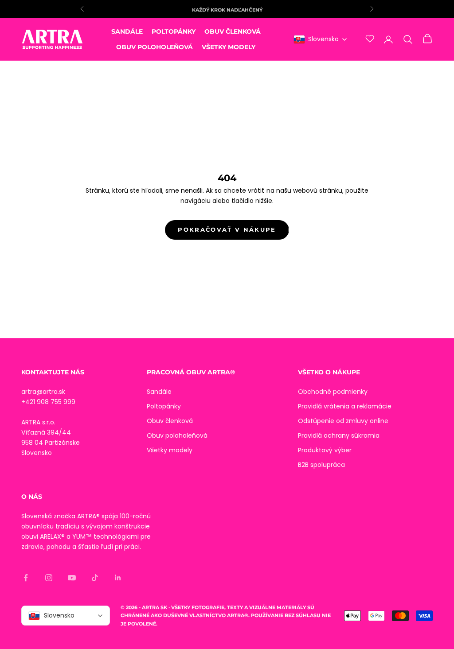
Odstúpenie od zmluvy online (343, 420)
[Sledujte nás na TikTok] (94, 577)
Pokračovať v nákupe (227, 229)
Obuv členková (232, 31)
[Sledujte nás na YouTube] (71, 577)
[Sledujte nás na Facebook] (25, 577)
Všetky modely (228, 47)
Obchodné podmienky (333, 391)
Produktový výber (325, 450)
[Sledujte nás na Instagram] (48, 577)
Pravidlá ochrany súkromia (339, 435)
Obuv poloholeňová (154, 47)
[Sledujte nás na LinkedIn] (118, 577)
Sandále (127, 31)
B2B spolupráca (321, 464)
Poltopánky (174, 31)
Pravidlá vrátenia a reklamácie (344, 406)
